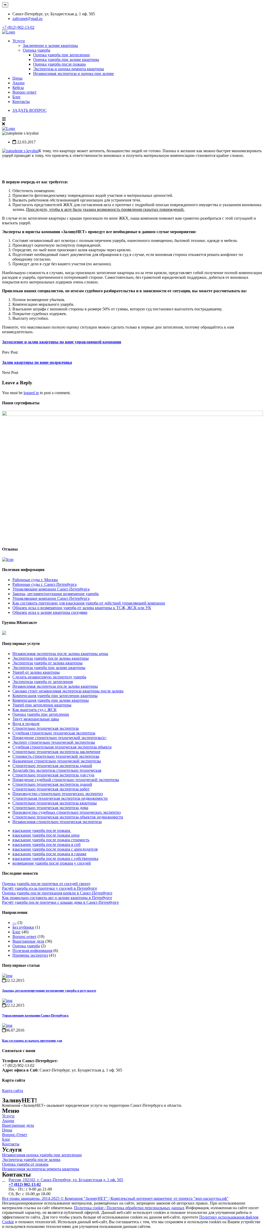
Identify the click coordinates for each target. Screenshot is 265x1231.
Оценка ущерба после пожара (59, 64)
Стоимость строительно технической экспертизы (55, 756)
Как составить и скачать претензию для (32, 1040)
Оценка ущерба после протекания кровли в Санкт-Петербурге (57, 893)
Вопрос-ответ (24, 92)
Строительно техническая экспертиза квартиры (54, 803)
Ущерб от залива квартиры (36, 672)
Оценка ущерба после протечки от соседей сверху (46, 883)
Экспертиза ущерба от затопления (42, 681)
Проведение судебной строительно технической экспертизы (65, 779)
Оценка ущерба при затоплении (61, 55)
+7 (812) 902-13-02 (18, 27)
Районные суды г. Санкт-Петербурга (44, 584)
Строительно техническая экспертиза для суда (53, 775)
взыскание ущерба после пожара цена (45, 835)
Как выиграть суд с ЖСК (34, 709)
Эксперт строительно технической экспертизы (53, 742)
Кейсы (18, 87)
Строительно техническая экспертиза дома (50, 807)
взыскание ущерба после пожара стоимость (50, 840)
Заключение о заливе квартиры (50, 45)
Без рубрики (23, 927)
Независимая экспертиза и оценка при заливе (73, 73)
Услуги (18, 41)
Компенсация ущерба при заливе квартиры (50, 700)
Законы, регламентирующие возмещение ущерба (55, 594)
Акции (18, 83)
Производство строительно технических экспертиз (57, 793)
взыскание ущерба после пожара (41, 830)
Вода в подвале (26, 723)
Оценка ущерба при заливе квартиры (66, 59)
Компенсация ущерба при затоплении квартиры (55, 695)
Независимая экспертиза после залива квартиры (55, 686)
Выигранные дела (28, 941)
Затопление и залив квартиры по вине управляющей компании (61, 342)
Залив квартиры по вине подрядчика (37, 362)
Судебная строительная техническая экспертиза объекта (62, 747)
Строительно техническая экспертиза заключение (56, 751)
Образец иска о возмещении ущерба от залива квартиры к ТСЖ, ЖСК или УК (81, 608)
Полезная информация (32, 950)
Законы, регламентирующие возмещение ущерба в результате (49, 990)
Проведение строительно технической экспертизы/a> (59, 737)
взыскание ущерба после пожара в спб (46, 844)
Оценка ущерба (36, 50)
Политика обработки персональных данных (146, 1208)
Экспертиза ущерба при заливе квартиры (48, 667)
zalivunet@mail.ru (27, 18)
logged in (31, 393)
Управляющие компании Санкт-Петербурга (51, 589)
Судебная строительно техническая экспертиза (53, 733)
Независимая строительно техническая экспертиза (57, 821)
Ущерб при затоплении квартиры (41, 705)
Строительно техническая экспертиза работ (51, 789)
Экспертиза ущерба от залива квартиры (47, 663)
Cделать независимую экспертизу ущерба (49, 677)
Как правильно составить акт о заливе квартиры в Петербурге (57, 897)
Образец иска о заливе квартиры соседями (49, 612)
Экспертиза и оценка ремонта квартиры (68, 69)
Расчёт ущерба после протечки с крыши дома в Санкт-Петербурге (60, 902)
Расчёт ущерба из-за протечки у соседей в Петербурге (49, 888)
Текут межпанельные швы (35, 719)
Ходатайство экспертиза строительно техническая (56, 770)
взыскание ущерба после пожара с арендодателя (55, 849)
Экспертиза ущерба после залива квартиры (50, 658)
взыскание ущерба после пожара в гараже (49, 854)
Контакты (21, 101)
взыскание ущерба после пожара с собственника (55, 858)
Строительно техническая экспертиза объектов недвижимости (67, 817)
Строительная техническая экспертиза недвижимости (60, 798)
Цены (17, 78)
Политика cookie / (90, 1208)
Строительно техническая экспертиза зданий (52, 765)
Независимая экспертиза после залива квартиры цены (60, 653)
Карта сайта (12, 1090)
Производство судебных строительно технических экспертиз (66, 812)
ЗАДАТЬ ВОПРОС (29, 110)
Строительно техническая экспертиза (45, 728)
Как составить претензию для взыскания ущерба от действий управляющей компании (88, 603)
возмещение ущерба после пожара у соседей (51, 863)
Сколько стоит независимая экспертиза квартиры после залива (67, 691)
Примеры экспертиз (30, 955)
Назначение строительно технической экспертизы (56, 761)
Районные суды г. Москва (35, 580)
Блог (16, 97)
